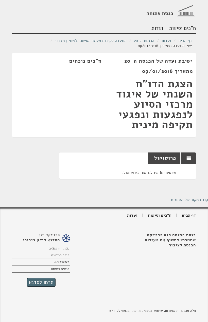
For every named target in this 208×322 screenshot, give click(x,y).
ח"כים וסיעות (183, 28)
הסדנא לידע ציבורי (41, 240)
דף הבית (185, 41)
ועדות (157, 28)
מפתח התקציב (59, 248)
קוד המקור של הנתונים (189, 200)
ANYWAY (61, 262)
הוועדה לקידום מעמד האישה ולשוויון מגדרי (91, 41)
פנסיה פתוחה (60, 269)
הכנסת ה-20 (144, 41)
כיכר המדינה (60, 255)
